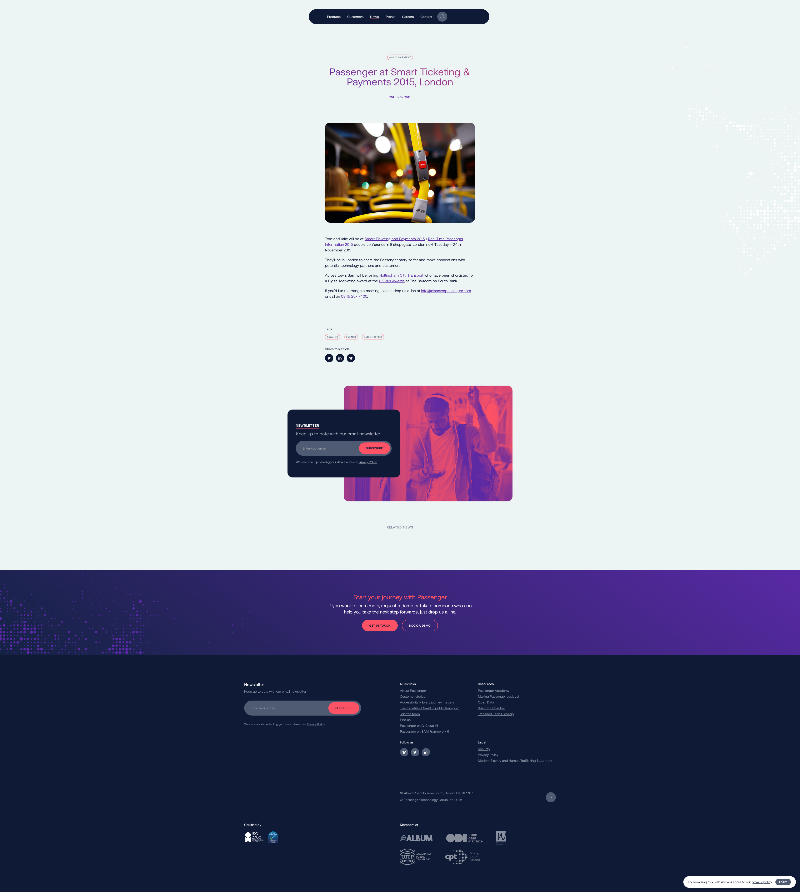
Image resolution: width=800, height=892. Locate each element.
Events (351, 336)
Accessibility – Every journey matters (427, 702)
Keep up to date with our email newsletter (338, 433)
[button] (333, 16)
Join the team (410, 714)
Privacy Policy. (368, 462)
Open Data (486, 702)
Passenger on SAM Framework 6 (424, 731)
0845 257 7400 (354, 296)
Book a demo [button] (420, 625)
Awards (332, 336)
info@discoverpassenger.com (446, 290)
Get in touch (379, 625)
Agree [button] (783, 882)
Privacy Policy (488, 755)
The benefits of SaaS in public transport (429, 708)
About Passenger (413, 690)
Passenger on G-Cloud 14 (419, 725)
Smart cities (373, 336)
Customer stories (412, 696)
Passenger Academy (493, 690)
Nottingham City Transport (401, 275)
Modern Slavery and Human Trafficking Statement (515, 760)
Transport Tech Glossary (496, 714)
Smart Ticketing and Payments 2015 (395, 238)
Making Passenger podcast (498, 696)
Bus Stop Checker (491, 708)
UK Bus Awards (392, 281)
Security (484, 749)
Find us (405, 720)
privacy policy (762, 882)
